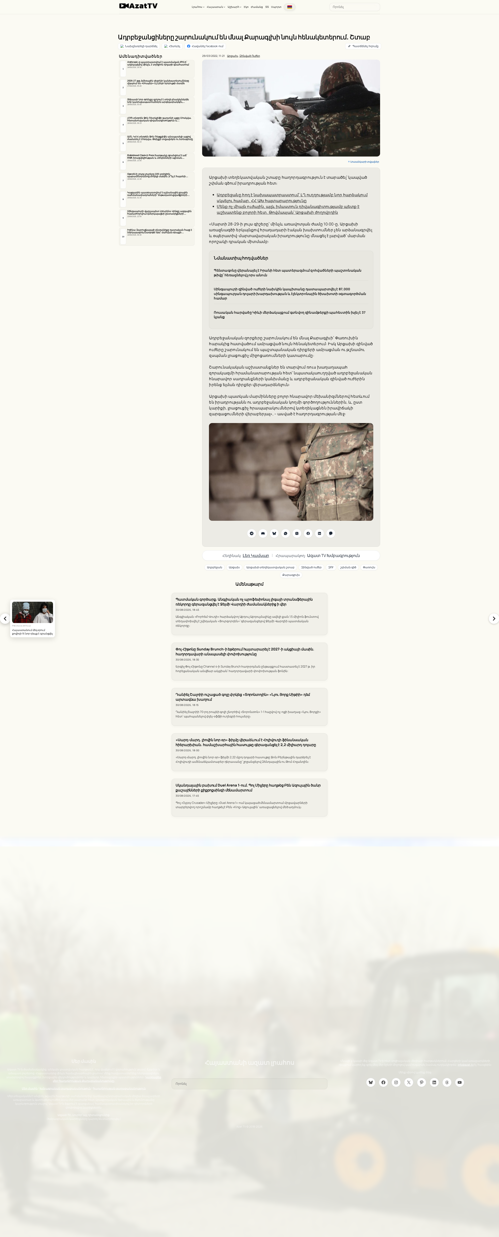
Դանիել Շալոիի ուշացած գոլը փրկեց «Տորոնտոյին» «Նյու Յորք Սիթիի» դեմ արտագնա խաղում (243, 697)
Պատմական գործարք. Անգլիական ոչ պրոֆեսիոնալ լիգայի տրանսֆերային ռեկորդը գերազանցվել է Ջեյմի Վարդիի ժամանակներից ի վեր (244, 602)
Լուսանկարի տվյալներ (364, 161)
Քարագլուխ (291, 575)
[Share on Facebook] (308, 533)
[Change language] (290, 7)
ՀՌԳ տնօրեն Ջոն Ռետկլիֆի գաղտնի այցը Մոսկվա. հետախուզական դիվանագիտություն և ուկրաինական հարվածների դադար (159, 119)
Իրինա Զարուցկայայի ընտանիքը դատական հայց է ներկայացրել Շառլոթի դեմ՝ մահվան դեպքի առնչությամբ (159, 231)
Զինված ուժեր (311, 567)
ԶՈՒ (331, 567)
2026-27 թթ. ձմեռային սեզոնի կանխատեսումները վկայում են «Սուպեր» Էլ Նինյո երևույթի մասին (158, 82)
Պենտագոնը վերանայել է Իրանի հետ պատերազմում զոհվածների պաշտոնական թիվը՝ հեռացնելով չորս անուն (288, 272)
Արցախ (232, 56)
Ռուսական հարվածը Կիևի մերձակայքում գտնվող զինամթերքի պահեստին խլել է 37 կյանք (289, 314)
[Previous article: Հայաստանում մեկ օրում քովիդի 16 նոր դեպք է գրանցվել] (5, 618)
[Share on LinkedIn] (319, 533)
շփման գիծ (348, 567)
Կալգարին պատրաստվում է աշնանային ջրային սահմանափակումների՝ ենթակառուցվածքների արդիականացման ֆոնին (157, 193)
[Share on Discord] (262, 533)
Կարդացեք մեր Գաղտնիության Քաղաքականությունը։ (107, 1079)
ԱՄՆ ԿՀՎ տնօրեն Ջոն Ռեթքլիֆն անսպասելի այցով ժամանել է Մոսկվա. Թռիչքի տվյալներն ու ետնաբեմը (160, 137)
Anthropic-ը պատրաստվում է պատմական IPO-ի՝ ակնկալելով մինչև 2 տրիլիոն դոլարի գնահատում (158, 63)
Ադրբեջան (214, 567)
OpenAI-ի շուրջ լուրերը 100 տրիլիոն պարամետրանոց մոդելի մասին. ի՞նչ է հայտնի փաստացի (156, 175)
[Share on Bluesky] (274, 533)
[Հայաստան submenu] (224, 7)
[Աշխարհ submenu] (240, 7)
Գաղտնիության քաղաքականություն (119, 1088)
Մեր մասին (30, 1088)
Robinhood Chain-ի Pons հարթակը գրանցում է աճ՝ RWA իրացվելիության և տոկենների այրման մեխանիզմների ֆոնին (157, 156)
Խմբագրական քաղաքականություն (65, 1088)
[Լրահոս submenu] (203, 7)
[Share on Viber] (330, 533)
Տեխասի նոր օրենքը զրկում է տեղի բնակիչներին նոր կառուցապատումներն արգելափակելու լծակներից (158, 100)
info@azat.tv (466, 1064)
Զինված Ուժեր (249, 56)
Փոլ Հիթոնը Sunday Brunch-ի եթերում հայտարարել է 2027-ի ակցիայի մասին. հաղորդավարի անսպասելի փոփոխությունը (245, 651)
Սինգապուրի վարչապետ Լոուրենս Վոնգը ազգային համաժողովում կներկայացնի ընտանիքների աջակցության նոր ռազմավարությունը (159, 212)
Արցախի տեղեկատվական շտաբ (270, 567)
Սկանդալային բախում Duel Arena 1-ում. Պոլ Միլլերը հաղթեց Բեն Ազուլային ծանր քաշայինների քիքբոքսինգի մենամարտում (248, 788)
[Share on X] (296, 533)
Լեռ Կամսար (256, 555)
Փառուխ (369, 567)
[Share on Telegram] (251, 533)
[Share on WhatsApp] (285, 533)
